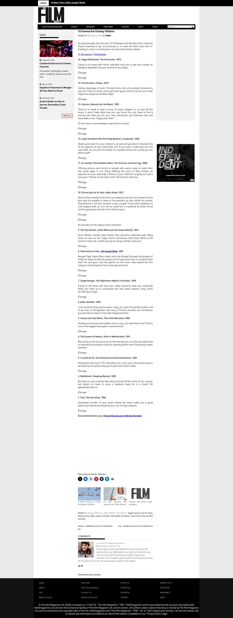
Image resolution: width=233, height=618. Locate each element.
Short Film (126, 587)
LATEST (74, 26)
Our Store (164, 587)
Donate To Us (166, 583)
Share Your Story (89, 597)
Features (108, 26)
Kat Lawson (121, 513)
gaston (99, 516)
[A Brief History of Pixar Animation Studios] (89, 493)
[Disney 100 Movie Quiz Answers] (140, 493)
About (42, 587)
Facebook (125, 592)
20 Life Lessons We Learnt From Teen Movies (115, 503)
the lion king (140, 516)
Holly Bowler (109, 513)
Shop (155, 26)
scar (132, 516)
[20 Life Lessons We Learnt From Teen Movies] (115, 493)
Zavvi (162, 597)
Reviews (90, 26)
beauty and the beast (143, 513)
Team (108, 35)
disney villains (89, 516)
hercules (106, 516)
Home (41, 583)
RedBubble (165, 592)
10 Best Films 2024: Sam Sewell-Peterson (72, 2)
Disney (90, 513)
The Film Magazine (52, 26)
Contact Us (86, 592)
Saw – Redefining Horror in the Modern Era (135, 526)
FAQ (40, 592)
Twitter (124, 597)
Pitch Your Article (89, 587)
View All (67, 116)
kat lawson (125, 516)
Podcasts (125, 583)
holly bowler (115, 516)
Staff (140, 26)
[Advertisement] (115, 444)
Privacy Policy (45, 597)
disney (80, 516)
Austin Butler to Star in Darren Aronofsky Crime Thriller (53, 104)
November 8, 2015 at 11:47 (109, 546)
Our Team (85, 583)
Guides (125, 26)
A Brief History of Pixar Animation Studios (89, 503)
